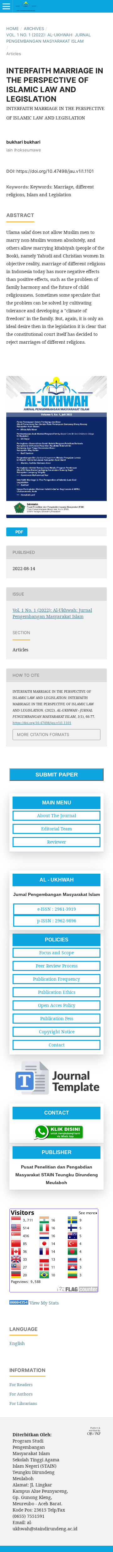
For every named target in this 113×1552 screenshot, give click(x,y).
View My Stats (44, 1303)
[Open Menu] (6, 6)
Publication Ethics (56, 992)
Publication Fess (56, 1018)
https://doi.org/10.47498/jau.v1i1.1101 (55, 171)
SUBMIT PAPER (56, 774)
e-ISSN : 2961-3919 (56, 909)
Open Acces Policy (56, 1005)
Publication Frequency (56, 979)
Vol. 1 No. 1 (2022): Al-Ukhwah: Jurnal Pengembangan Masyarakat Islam (48, 38)
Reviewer (56, 842)
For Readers (21, 1384)
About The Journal (56, 815)
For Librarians (23, 1403)
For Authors (21, 1394)
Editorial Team (56, 829)
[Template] (56, 1095)
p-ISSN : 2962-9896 (56, 921)
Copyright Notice (56, 1032)
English (17, 1343)
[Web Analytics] (18, 1303)
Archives (34, 28)
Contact (57, 1045)
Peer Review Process (57, 966)
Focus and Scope (56, 953)
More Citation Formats (43, 734)
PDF (18, 531)
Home (12, 28)
